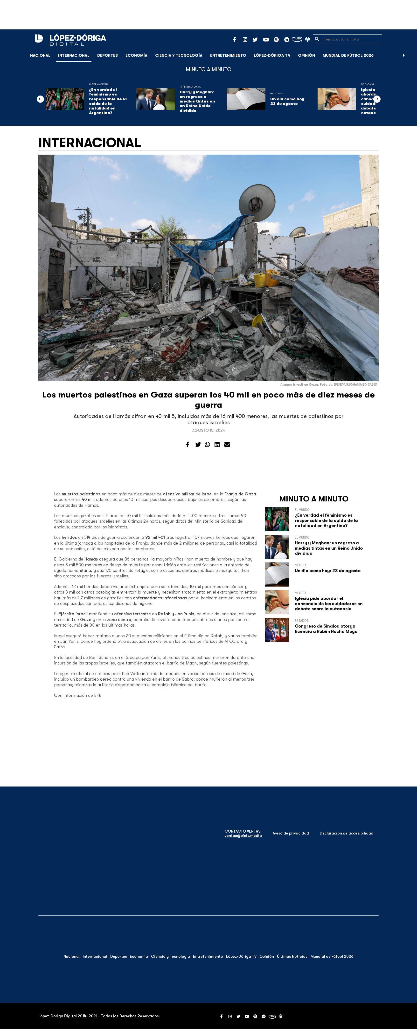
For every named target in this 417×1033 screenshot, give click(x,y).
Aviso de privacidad (291, 833)
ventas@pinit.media (243, 836)
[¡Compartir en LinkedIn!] (217, 444)
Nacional (40, 55)
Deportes (107, 55)
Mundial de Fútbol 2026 (348, 55)
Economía (136, 55)
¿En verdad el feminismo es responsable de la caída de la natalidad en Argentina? (108, 101)
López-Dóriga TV (272, 55)
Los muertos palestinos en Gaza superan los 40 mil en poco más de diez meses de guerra (208, 400)
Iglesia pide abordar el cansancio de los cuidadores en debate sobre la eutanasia (329, 603)
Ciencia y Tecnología (178, 55)
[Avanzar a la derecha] (404, 55)
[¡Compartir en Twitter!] (198, 444)
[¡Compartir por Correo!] (227, 444)
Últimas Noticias (292, 956)
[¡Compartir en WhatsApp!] (207, 444)
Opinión (306, 55)
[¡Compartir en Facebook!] (187, 444)
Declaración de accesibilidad (346, 833)
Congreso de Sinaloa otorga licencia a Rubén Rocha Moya (326, 629)
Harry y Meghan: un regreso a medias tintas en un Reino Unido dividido (197, 101)
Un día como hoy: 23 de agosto (288, 101)
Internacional (74, 55)
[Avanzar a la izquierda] (40, 99)
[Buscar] (410, 55)
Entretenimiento (228, 55)
